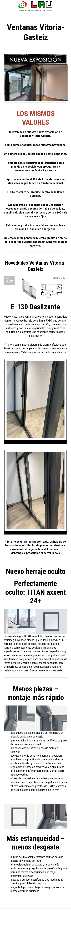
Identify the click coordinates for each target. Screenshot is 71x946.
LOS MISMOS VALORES (35, 117)
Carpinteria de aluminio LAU (35, 6)
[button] (35, 13)
